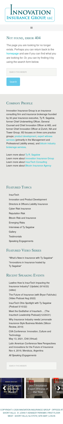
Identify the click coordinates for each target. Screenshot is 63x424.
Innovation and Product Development (28, 199)
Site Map (42, 415)
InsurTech (14, 194)
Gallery (12, 231)
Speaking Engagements (21, 241)
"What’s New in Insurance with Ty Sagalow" (31, 257)
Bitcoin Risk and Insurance (22, 217)
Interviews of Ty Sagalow (21, 227)
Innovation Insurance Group (31, 13)
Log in (52, 415)
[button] (4, 388)
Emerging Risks (17, 222)
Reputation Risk (17, 213)
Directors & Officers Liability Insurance (28, 204)
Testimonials (15, 236)
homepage (12, 53)
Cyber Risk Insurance (20, 208)
